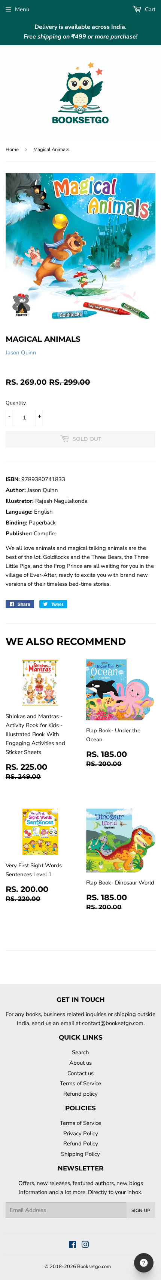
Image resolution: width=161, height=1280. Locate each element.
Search (80, 1052)
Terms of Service (80, 1083)
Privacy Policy (80, 1133)
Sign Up (141, 1210)
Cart (149, 9)
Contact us (80, 1073)
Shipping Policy (80, 1154)
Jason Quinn (21, 352)
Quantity (16, 402)
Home (12, 149)
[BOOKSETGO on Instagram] (85, 1245)
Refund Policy (80, 1143)
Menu (22, 9)
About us (80, 1063)
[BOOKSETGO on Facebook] (72, 1245)
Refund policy (80, 1094)
